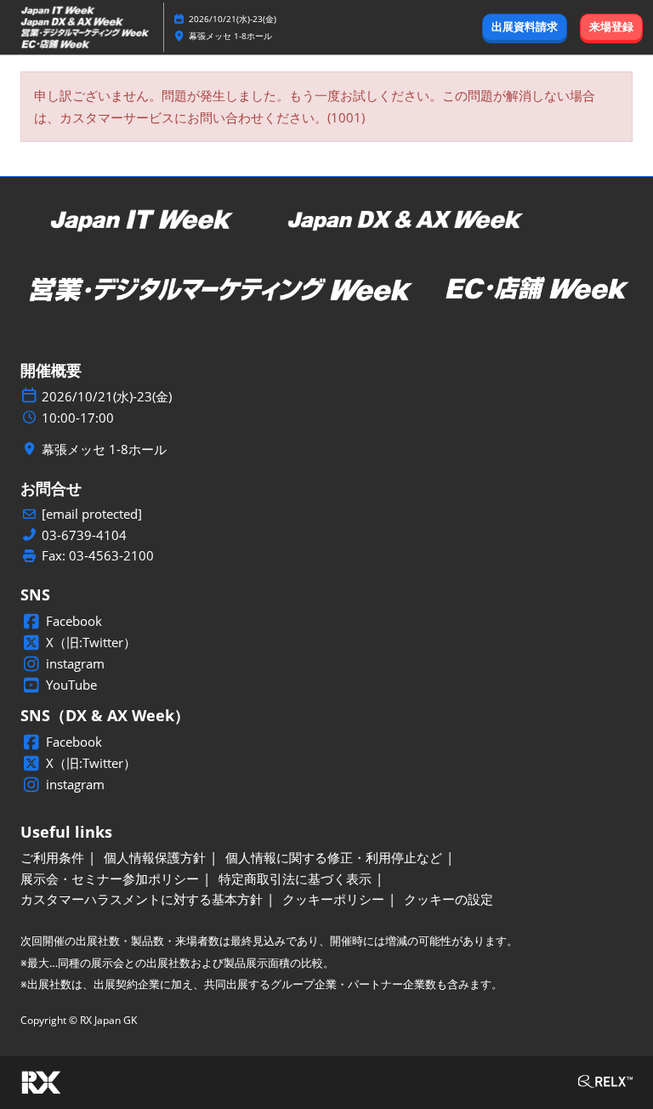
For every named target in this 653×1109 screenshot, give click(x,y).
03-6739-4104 (84, 535)
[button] (524, 27)
